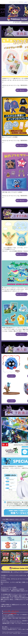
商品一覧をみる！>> (21, 90)
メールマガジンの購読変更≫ (10, 613)
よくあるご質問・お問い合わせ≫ (11, 611)
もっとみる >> (11, 376)
